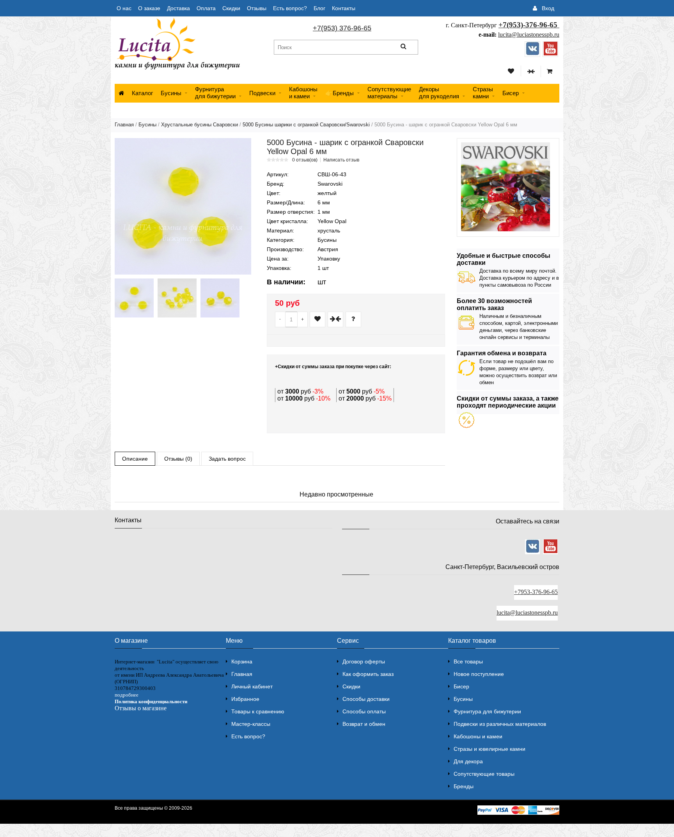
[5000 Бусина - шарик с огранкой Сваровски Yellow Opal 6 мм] (183, 206)
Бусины (171, 93)
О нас (124, 8)
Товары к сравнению (257, 711)
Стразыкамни (483, 92)
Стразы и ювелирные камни (489, 749)
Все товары (468, 661)
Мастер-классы (250, 724)
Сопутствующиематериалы (389, 92)
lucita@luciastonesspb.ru (528, 34)
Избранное (245, 699)
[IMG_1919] (219, 297)
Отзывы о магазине (141, 708)
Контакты (343, 8)
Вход (548, 8)
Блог (319, 8)
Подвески (262, 93)
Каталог (142, 93)
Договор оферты (363, 661)
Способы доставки (366, 699)
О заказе (149, 8)
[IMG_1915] (134, 297)
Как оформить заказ (368, 674)
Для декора (468, 761)
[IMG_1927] (177, 297)
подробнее (126, 695)
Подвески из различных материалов (500, 724)
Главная (124, 125)
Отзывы (256, 8)
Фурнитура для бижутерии (215, 92)
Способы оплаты (364, 711)
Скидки (231, 8)
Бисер (510, 93)
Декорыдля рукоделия (439, 92)
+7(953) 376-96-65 (342, 28)
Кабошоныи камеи (303, 92)
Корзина (241, 661)
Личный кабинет (252, 686)
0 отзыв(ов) (304, 160)
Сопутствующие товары (484, 774)
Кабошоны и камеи (478, 736)
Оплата (206, 8)
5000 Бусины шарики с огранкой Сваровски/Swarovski (306, 125)
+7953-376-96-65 (536, 592)
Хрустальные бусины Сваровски (199, 125)
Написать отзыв (341, 160)
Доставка (178, 8)
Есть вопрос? (290, 8)
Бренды (464, 786)
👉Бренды (339, 93)
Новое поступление (479, 674)
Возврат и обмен (363, 724)
